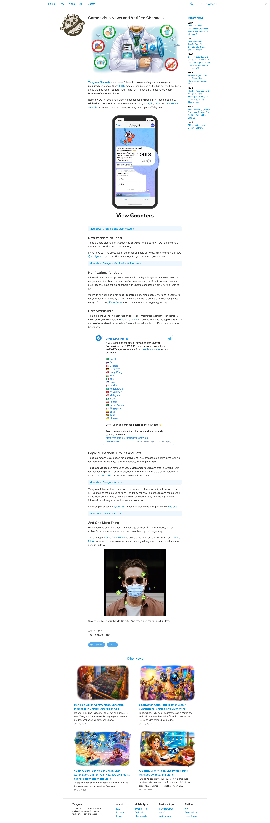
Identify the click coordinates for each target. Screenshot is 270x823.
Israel (157, 103)
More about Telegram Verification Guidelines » (115, 263)
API (81, 3)
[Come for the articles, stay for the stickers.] (135, 167)
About (119, 804)
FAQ (62, 3)
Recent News (196, 17)
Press (119, 816)
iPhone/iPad (141, 808)
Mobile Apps (141, 804)
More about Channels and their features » (113, 228)
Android (139, 812)
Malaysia (148, 103)
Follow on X (210, 3)
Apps (72, 3)
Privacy (120, 812)
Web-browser (166, 816)
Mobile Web (141, 816)
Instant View (191, 816)
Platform (189, 804)
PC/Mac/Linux (166, 808)
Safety (92, 3)
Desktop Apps (166, 804)
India (139, 103)
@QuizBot (119, 506)
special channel (129, 319)
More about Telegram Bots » (105, 513)
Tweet (112, 645)
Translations (191, 812)
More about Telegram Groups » (107, 482)
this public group (104, 475)
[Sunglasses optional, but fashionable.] (135, 582)
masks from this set (115, 537)
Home (51, 3)
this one (172, 506)
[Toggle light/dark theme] (266, 4)
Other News (135, 658)
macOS (163, 812)
